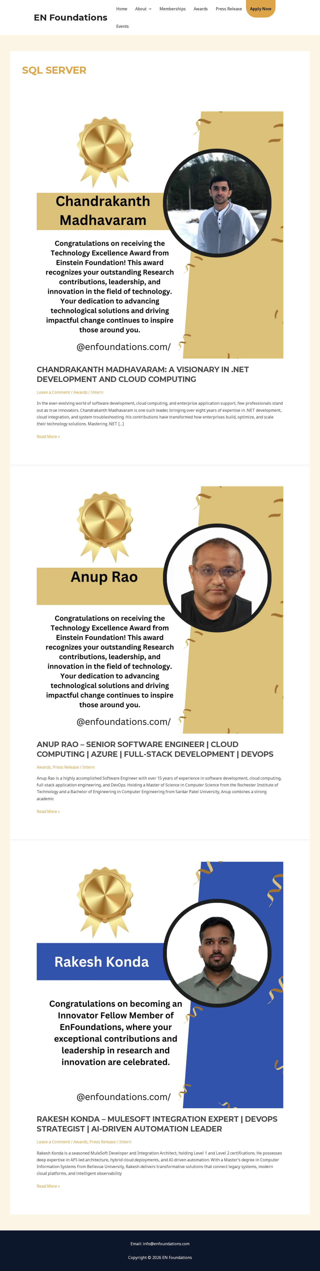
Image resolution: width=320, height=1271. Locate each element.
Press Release (229, 9)
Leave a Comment (53, 392)
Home (121, 9)
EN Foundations (70, 17)
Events (122, 26)
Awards (201, 9)
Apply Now (261, 9)
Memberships (173, 9)
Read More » (48, 436)
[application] (149, 9)
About (140, 9)
